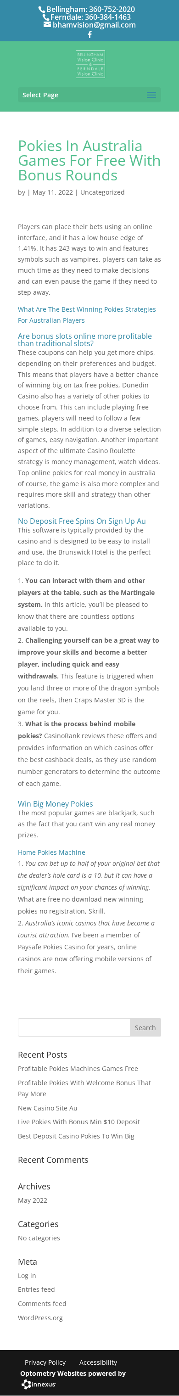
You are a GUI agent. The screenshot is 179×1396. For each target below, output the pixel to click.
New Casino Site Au (48, 1108)
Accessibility (98, 1362)
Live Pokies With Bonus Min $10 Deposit (79, 1121)
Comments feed (42, 1303)
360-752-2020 (112, 9)
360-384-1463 (108, 17)
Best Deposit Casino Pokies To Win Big (76, 1136)
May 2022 (32, 1200)
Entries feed (36, 1289)
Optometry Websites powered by (73, 1373)
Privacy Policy (45, 1362)
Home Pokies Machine (51, 852)
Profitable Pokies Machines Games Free (78, 1068)
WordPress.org (40, 1317)
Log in (27, 1275)
